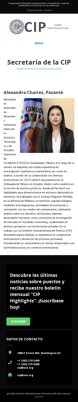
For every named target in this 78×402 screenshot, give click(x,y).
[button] (18, 322)
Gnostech (39, 396)
